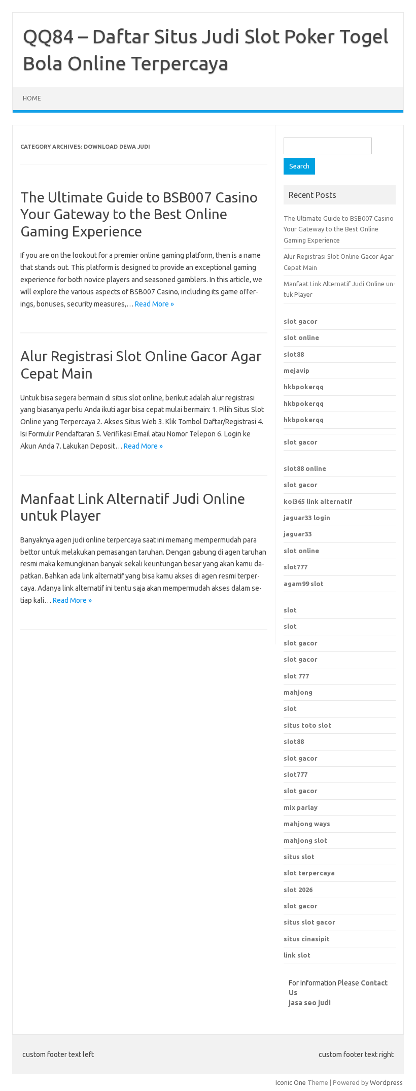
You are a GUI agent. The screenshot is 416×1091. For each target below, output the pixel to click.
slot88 (294, 354)
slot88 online (305, 468)
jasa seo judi (310, 1003)
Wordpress (386, 1082)
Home (32, 98)
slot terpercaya (309, 872)
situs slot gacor (309, 922)
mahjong (298, 692)
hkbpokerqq (304, 386)
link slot (297, 955)
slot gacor (301, 321)
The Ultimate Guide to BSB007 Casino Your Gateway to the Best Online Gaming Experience (139, 214)
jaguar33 (298, 533)
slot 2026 (298, 889)
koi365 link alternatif (318, 501)
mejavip (296, 370)
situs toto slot (307, 725)
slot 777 (296, 675)
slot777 (295, 566)
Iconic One (290, 1082)
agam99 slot (304, 583)
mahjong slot (305, 840)
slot (290, 609)
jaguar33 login (307, 517)
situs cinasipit (307, 938)
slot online (301, 337)
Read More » (154, 304)
